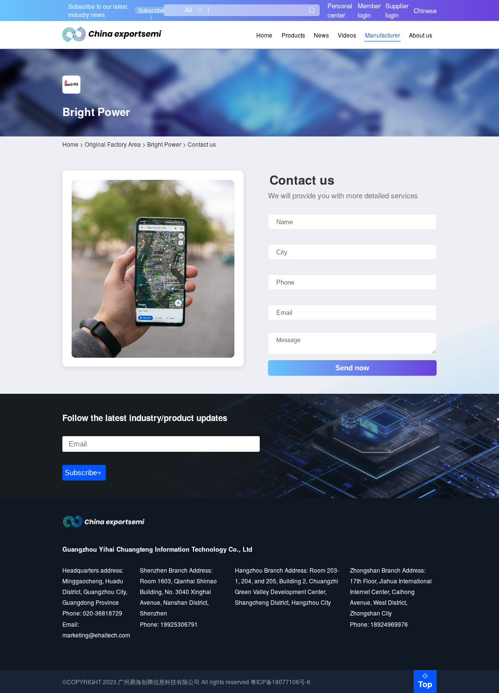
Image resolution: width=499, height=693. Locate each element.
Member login (369, 10)
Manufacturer (382, 35)
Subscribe (151, 10)
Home (264, 35)
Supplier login (396, 10)
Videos (347, 35)
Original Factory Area (113, 144)
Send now (352, 368)
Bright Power (164, 144)
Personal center (339, 10)
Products (293, 35)
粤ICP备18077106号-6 (280, 681)
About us (420, 35)
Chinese (425, 10)
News (321, 35)
